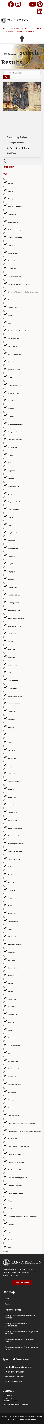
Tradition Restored (13, 1381)
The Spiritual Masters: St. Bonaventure (16, 1324)
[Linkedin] (40, 11)
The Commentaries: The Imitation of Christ (21, 1348)
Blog (7, 1298)
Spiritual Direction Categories (18, 1367)
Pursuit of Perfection (14, 1371)
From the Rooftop (13, 1309)
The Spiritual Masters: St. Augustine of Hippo (21, 1332)
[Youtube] (32, 4)
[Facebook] (11, 4)
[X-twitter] (25, 4)
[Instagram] (18, 4)
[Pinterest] (40, 4)
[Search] (6, 77)
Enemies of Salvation (14, 1376)
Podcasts (9, 1304)
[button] (22, 26)
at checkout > (28, 31)
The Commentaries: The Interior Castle (20, 1340)
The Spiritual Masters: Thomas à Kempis (20, 1316)
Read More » (11, 153)
